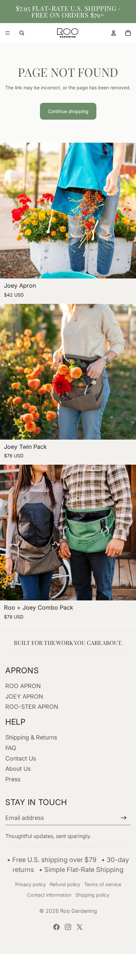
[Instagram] (68, 927)
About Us (18, 768)
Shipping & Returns (31, 737)
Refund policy (65, 884)
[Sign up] (124, 818)
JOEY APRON (24, 696)
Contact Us (20, 758)
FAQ (10, 747)
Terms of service (102, 884)
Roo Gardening (78, 911)
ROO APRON (23, 685)
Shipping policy (92, 895)
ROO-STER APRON (31, 706)
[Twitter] (80, 927)
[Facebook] (56, 927)
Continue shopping (68, 111)
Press (12, 779)
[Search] (22, 33)
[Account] (113, 33)
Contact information (49, 895)
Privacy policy (30, 884)
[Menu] (7, 33)
